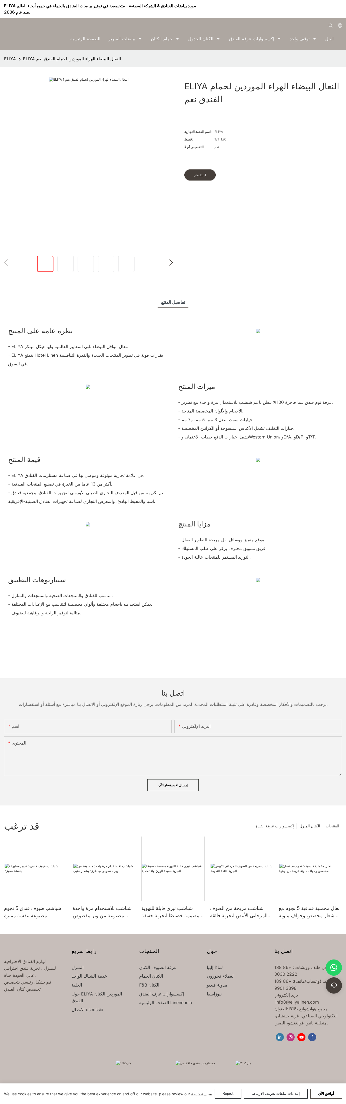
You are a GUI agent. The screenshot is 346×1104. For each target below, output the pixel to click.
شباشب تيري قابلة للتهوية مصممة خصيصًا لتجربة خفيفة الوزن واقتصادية (170, 912)
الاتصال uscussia (87, 1009)
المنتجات (332, 826)
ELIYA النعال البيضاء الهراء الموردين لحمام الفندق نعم (72, 58)
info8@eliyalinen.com (297, 1002)
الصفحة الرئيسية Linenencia (165, 1002)
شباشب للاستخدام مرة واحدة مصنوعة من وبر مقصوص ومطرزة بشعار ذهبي (102, 912)
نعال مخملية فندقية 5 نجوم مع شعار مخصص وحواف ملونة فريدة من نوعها (309, 912)
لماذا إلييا (215, 967)
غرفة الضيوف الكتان (157, 967)
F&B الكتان (149, 985)
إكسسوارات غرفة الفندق (274, 826)
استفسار (200, 175)
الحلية (77, 985)
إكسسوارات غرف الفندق (161, 994)
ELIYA (10, 58)
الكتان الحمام (151, 976)
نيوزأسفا (214, 994)
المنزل (78, 967)
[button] (338, 39)
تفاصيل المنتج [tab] (173, 302)
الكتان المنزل (310, 826)
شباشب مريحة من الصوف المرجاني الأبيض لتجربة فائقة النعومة (239, 912)
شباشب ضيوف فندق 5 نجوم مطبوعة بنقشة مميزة (32, 911)
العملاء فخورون (221, 976)
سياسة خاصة (201, 1094)
